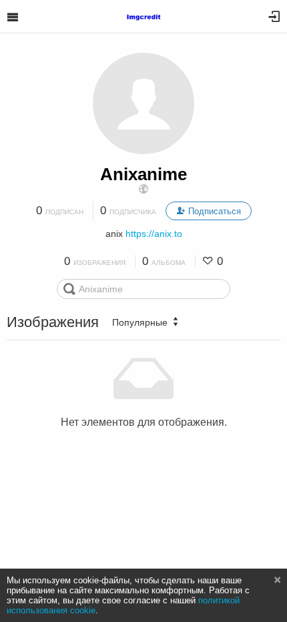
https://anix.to (153, 233)
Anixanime (143, 174)
